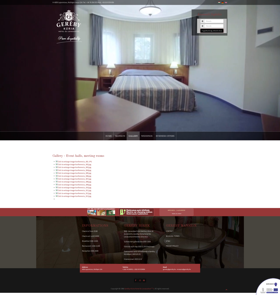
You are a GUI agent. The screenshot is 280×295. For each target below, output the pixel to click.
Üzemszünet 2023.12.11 (133, 259)
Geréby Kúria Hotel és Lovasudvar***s (139, 288)
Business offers (165, 136)
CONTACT (169, 231)
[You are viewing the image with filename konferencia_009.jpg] (73, 184)
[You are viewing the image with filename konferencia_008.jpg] (73, 181)
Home (109, 136)
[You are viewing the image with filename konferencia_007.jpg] (73, 179)
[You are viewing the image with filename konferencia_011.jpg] (73, 190)
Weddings (146, 136)
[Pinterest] (144, 280)
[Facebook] (136, 280)
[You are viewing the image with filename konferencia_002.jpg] (73, 164)
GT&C (168, 241)
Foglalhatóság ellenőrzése (212, 31)
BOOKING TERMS (172, 236)
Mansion (120, 136)
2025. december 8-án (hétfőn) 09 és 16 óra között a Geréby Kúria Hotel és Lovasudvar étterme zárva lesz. (138, 234)
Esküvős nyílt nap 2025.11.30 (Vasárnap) (139, 246)
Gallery (133, 136)
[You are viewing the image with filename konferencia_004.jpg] (73, 170)
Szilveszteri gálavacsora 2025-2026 (137, 241)
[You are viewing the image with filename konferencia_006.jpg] (73, 176)
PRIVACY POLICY (172, 246)
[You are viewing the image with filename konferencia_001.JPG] (74, 161)
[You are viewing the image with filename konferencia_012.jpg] (73, 193)
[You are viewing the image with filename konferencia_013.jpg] (73, 196)
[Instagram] (140, 280)
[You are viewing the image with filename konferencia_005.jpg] (73, 173)
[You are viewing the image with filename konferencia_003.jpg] (73, 167)
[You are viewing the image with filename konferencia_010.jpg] (73, 187)
